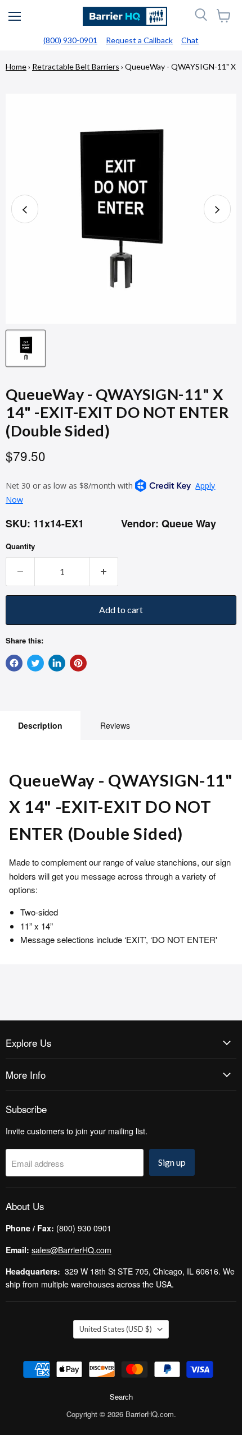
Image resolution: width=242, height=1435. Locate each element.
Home (16, 66)
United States (115, 1328)
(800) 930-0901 (70, 40)
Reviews (115, 725)
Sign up (172, 1162)
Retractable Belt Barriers (75, 66)
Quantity (20, 546)
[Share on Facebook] (14, 663)
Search (121, 1396)
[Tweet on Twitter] (35, 663)
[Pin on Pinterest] (78, 663)
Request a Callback (139, 40)
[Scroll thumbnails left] (24, 209)
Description (40, 725)
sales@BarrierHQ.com (71, 1249)
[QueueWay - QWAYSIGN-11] (25, 348)
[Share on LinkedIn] (56, 663)
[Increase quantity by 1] (103, 571)
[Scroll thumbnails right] (217, 209)
